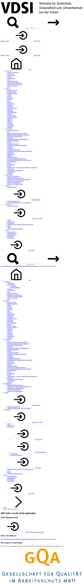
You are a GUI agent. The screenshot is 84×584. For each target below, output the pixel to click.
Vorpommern (10, 126)
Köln (8, 100)
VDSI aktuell (38, 439)
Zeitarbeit (9, 173)
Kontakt (5, 266)
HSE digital (10, 152)
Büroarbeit (10, 138)
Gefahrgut (9, 146)
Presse (5, 475)
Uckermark (10, 124)
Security (9, 166)
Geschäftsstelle (11, 78)
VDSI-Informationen (40, 452)
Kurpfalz (9, 102)
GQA (8, 87)
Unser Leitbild (11, 75)
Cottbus (9, 95)
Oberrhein (9, 109)
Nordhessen (10, 106)
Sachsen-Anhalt (11, 115)
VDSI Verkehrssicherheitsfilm (15, 229)
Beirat (8, 80)
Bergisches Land (11, 92)
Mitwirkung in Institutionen (14, 83)
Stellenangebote (36, 199)
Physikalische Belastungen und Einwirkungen (19, 160)
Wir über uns (10, 74)
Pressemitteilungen (12, 233)
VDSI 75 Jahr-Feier (12, 85)
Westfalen (9, 127)
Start (5, 507)
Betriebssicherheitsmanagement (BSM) (17, 133)
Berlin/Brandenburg (12, 93)
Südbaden (9, 118)
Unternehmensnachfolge (13, 201)
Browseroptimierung (33, 266)
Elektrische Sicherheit (12, 141)
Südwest (9, 121)
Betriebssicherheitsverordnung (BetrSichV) (18, 135)
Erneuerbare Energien (13, 144)
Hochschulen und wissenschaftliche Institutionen (19, 151)
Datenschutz (13, 286)
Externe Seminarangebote (14, 182)
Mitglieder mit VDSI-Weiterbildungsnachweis (19, 179)
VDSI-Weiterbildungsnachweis (15, 178)
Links (8, 226)
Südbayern (10, 120)
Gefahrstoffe (10, 148)
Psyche (9, 163)
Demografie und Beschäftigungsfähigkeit (17, 139)
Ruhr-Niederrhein (11, 112)
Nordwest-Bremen (12, 108)
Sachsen (9, 96)
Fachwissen (7, 409)
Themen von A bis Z (37, 218)
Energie (9, 142)
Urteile (9, 220)
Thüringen (10, 123)
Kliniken (9, 155)
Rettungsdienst (11, 164)
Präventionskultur (11, 161)
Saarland (9, 114)
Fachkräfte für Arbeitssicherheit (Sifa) (17, 145)
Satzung (9, 266)
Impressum (25, 266)
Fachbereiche (7, 339)
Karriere (6, 392)
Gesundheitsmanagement (13, 149)
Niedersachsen (11, 103)
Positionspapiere (11, 235)
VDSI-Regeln (14, 453)
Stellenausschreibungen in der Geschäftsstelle (19, 202)
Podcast (9, 227)
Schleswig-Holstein (12, 117)
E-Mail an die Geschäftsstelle (14, 84)
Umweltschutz (11, 172)
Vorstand (9, 77)
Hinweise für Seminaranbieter (15, 184)
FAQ (2, 266)
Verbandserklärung (15, 287)
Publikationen (10, 223)
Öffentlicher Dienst (12, 157)
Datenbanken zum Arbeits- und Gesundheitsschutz (20, 224)
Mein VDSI (37, 41)
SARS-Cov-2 (10, 221)
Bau (8, 132)
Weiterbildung (7, 383)
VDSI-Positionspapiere (16, 455)
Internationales (11, 154)
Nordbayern (10, 105)
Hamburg (9, 99)
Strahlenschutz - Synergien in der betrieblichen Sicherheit (22, 167)
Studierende (10, 169)
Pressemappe (10, 236)
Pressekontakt (10, 238)
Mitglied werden (5, 41)
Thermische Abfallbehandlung (15, 170)
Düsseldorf (10, 97)
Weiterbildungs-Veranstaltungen (15, 181)
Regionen (6, 301)
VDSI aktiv (38, 467)
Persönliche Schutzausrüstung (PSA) (16, 158)
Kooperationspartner (12, 81)
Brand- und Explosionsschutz (14, 136)
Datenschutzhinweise (17, 266)
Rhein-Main (10, 111)
